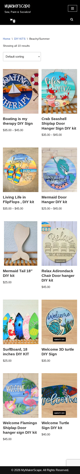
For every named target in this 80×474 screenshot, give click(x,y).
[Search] (71, 19)
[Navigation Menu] (72, 8)
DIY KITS (19, 38)
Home (6, 38)
